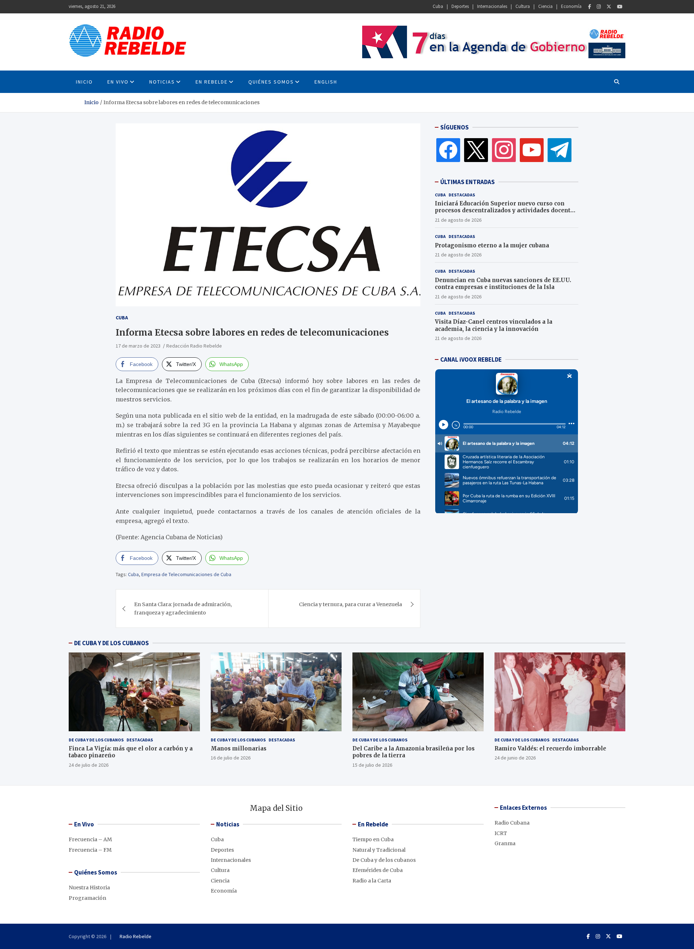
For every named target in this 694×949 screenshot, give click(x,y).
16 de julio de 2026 (230, 757)
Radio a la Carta (371, 880)
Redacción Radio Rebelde (194, 345)
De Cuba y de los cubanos (96, 739)
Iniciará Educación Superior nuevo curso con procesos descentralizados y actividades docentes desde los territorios (506, 210)
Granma (504, 843)
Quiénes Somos (271, 81)
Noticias (162, 81)
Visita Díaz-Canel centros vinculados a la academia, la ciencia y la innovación (493, 325)
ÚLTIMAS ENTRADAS (467, 182)
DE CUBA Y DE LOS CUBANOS (111, 643)
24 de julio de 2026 (88, 765)
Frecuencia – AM (90, 839)
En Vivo (118, 81)
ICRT (500, 833)
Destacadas (462, 194)
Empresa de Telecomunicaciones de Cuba (186, 574)
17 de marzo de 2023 (138, 345)
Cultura (522, 6)
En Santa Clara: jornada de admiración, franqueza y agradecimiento (183, 608)
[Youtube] (619, 6)
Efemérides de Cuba (377, 870)
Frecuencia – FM (90, 850)
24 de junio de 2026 (515, 757)
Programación (87, 898)
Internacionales (492, 6)
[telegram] (559, 149)
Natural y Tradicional (379, 850)
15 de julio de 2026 (372, 765)
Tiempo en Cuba (373, 839)
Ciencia (545, 6)
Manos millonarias (238, 748)
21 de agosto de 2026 (458, 220)
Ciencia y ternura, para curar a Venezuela (350, 604)
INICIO (84, 81)
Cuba (438, 6)
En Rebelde (212, 81)
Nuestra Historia (89, 887)
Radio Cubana (512, 823)
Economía (571, 6)
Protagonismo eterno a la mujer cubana (492, 245)
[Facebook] (589, 6)
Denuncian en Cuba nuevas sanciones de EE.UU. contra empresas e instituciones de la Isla (503, 284)
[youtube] (532, 149)
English (325, 81)
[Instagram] (599, 6)
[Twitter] (609, 6)
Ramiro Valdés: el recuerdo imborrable (550, 748)
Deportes (460, 6)
